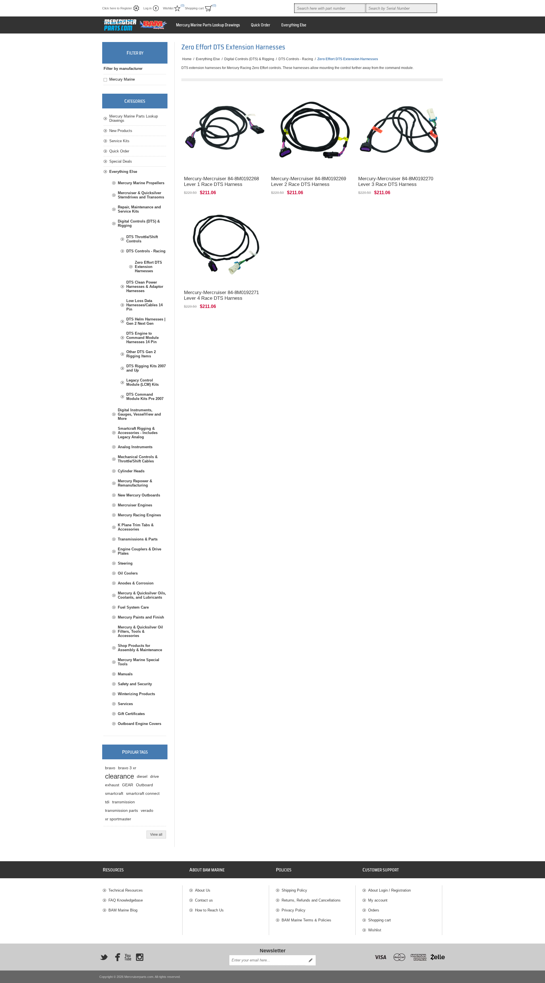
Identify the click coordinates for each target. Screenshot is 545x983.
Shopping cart (379, 920)
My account (377, 900)
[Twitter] (103, 957)
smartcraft (114, 793)
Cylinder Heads (131, 471)
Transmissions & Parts (138, 539)
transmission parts (121, 810)
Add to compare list (192, 164)
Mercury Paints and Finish (141, 617)
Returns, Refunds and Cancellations (311, 900)
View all (156, 835)
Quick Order (119, 151)
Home (187, 59)
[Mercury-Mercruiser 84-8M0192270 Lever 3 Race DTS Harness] (399, 130)
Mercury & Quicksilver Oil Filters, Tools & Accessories (140, 631)
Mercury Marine (122, 79)
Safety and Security (135, 684)
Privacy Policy (293, 910)
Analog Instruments (135, 447)
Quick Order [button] (260, 25)
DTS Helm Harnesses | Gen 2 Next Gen (145, 321)
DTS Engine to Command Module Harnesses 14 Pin (142, 337)
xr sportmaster (118, 819)
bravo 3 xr (127, 768)
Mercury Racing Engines (139, 515)
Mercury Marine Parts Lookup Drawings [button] (208, 25)
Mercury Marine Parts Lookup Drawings (133, 118)
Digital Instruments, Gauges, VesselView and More (139, 414)
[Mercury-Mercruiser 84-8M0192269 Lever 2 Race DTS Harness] (312, 130)
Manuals (125, 674)
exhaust (112, 785)
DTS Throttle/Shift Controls (142, 239)
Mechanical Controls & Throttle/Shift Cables (138, 459)
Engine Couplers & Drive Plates (139, 551)
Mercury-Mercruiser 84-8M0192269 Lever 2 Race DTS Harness (308, 181)
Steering (125, 563)
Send (310, 960)
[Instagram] (139, 957)
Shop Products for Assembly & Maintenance (140, 648)
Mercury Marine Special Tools (138, 662)
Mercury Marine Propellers (141, 183)
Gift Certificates (131, 714)
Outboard (144, 785)
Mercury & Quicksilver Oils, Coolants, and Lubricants (142, 595)
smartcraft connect (143, 793)
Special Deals (120, 161)
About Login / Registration (389, 890)
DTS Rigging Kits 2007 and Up (146, 368)
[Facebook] (115, 957)
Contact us (204, 900)
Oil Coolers (128, 573)
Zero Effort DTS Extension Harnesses (148, 266)
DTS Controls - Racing (145, 251)
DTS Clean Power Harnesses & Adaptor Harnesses (144, 286)
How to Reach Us (209, 910)
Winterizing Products (136, 694)
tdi (107, 802)
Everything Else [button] (293, 25)
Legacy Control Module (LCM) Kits (142, 382)
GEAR (127, 785)
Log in (147, 8)
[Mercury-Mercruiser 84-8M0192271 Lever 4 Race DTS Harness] (225, 245)
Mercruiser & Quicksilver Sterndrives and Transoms (141, 195)
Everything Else (123, 171)
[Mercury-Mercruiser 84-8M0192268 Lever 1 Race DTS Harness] (225, 130)
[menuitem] (142, 890)
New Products (120, 131)
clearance (119, 776)
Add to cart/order (249, 164)
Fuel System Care (133, 607)
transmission (123, 802)
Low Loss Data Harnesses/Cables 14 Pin (144, 305)
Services (125, 704)
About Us (202, 890)
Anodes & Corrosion (136, 583)
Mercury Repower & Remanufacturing (135, 483)
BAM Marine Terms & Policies (306, 920)
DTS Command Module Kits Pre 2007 (145, 396)
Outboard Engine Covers (139, 724)
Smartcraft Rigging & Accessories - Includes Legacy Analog (138, 432)
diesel (142, 776)
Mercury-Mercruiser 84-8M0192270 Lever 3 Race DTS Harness (395, 181)
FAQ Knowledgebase (125, 900)
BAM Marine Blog (122, 910)
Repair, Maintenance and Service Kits (139, 209)
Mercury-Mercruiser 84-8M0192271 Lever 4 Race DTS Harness (221, 295)
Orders (373, 910)
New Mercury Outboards (139, 495)
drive (154, 776)
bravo (110, 768)
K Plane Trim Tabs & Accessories (136, 527)
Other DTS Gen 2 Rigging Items (141, 354)
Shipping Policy (294, 890)
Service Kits (119, 141)
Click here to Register (117, 8)
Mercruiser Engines (135, 505)
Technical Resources (125, 890)
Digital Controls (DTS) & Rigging (139, 223)
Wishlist (374, 930)
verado (147, 810)
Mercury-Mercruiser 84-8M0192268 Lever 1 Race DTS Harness (221, 181)
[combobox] (329, 8)
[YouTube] (127, 957)
